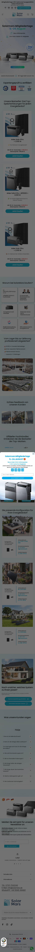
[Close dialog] (33, 454)
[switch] (3, 945)
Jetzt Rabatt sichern (17, 478)
